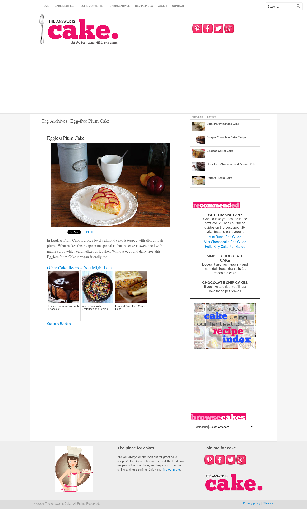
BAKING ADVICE (120, 6)
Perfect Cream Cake (219, 178)
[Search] (298, 6)
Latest (211, 116)
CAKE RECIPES (64, 6)
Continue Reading (59, 323)
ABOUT (162, 6)
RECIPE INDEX (144, 6)
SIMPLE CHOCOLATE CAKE (225, 258)
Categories (202, 426)
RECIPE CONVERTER (92, 6)
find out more (171, 469)
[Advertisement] (153, 82)
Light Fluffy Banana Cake (223, 123)
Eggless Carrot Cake (220, 150)
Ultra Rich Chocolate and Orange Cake (231, 164)
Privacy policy (251, 503)
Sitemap (268, 503)
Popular (197, 116)
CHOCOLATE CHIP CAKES (225, 282)
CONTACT (178, 6)
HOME (45, 6)
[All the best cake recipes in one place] (78, 42)
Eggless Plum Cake (66, 138)
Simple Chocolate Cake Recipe (226, 137)
